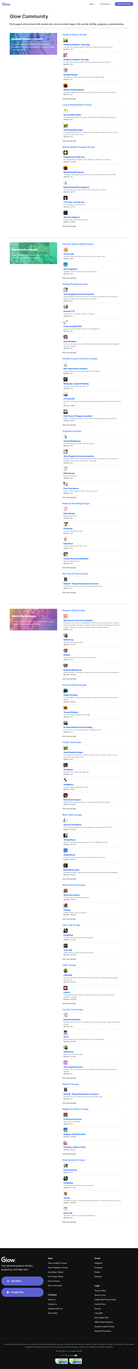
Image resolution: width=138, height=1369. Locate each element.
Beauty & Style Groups (74, 610)
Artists (67, 1198)
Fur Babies (68, 769)
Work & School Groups (74, 885)
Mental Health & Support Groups (79, 147)
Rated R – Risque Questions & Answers (81, 584)
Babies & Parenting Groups (76, 503)
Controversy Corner (73, 1119)
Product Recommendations (76, 558)
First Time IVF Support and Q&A (78, 416)
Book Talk (68, 1213)
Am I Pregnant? (70, 269)
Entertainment (70, 1170)
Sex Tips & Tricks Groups (75, 573)
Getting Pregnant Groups (75, 284)
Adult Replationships (73, 130)
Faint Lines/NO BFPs (73, 326)
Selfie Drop (68, 640)
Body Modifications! (73, 670)
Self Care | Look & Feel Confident (78, 620)
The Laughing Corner (73, 1067)
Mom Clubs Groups (72, 814)
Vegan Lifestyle (71, 695)
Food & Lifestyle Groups (75, 685)
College (67, 910)
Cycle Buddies (70, 341)
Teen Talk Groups (71, 925)
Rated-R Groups (71, 1084)
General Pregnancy (72, 441)
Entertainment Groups (74, 1160)
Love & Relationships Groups (77, 104)
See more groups (69, 99)
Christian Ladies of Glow (75, 1147)
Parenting (68, 528)
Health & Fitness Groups (75, 34)
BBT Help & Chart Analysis (75, 368)
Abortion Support (72, 217)
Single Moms (69, 855)
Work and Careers (72, 895)
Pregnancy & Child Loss (74, 157)
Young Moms (69, 840)
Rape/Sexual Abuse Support (76, 187)
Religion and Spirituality (74, 1134)
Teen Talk (68, 950)
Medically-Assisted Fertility (76, 384)
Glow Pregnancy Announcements (79, 294)
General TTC (69, 311)
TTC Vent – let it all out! (74, 202)
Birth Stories (69, 473)
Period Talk (69, 254)
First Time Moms (71, 488)
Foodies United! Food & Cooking (78, 727)
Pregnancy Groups (72, 431)
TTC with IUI (69, 399)
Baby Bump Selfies (72, 1019)
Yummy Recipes (71, 712)
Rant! (66, 1037)
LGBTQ (67, 992)
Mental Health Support (74, 90)
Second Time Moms (72, 825)
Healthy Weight (71, 75)
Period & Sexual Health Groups (78, 244)
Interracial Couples (72, 800)
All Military (68, 784)
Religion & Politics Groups (76, 1109)
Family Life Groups (72, 742)
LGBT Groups (69, 965)
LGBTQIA (68, 975)
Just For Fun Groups (73, 1009)
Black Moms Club (71, 870)
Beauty (67, 655)
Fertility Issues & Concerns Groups (80, 358)
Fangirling (68, 935)
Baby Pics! (68, 543)
